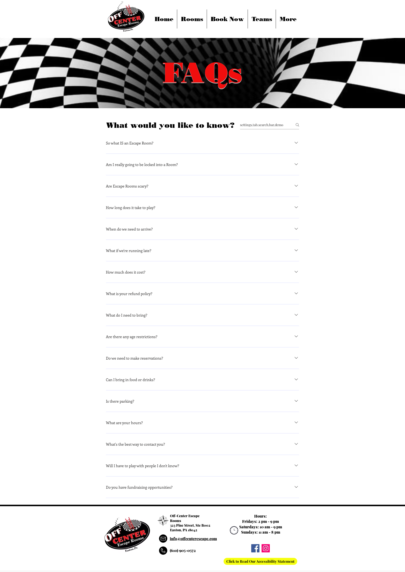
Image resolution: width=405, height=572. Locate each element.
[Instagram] (266, 548)
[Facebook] (255, 548)
